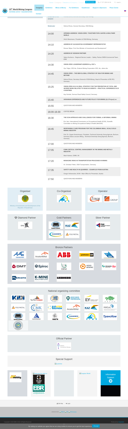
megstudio (121, 422)
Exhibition (49, 8)
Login (68, 403)
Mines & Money (61, 8)
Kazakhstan (86, 8)
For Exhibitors (74, 8)
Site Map (60, 403)
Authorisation (91, 2)
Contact (38, 14)
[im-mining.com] (16, 377)
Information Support (111, 376)
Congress (39, 8)
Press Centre (114, 8)
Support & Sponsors (100, 8)
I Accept (95, 426)
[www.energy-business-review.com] (39, 389)
